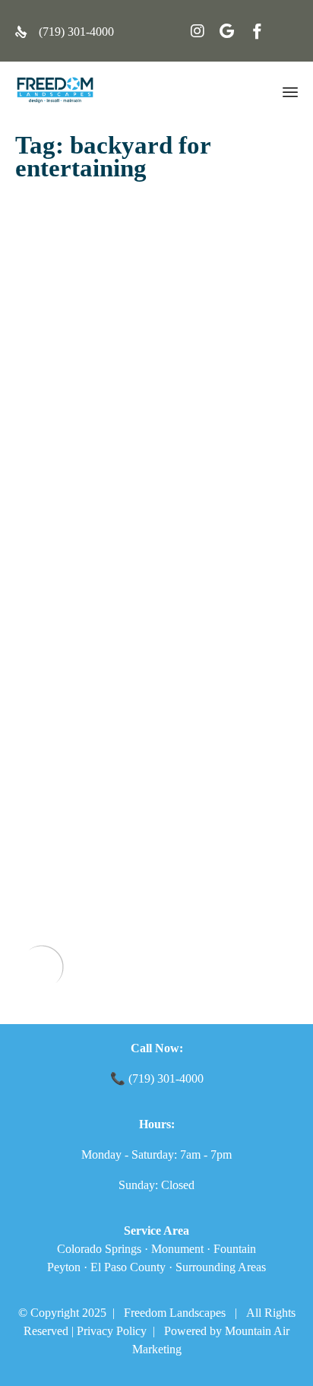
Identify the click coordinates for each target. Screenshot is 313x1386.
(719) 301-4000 (76, 31)
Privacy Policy (112, 1330)
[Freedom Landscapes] (55, 90)
